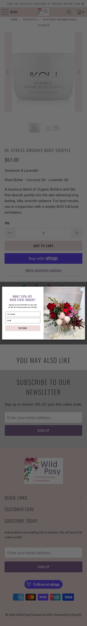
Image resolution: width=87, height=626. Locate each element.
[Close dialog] (82, 289)
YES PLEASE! (23, 328)
